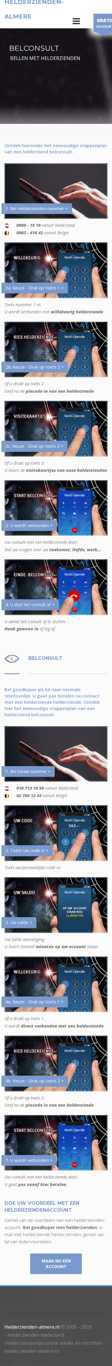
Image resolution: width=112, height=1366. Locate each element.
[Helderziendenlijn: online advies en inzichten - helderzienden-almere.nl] (76, 21)
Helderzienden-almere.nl (31, 1327)
